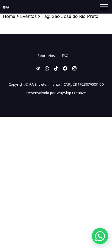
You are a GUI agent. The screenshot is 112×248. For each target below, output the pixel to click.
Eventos (28, 16)
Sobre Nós (46, 55)
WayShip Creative (71, 92)
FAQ (65, 55)
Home (9, 16)
